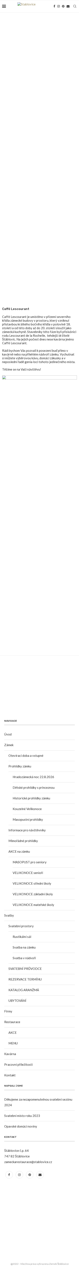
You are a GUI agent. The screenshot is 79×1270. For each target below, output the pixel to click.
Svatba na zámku (24, 947)
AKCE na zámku (19, 851)
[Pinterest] (63, 6)
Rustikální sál (22, 937)
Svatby (9, 915)
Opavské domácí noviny (20, 1126)
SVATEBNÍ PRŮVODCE (25, 968)
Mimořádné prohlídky (23, 841)
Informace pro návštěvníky (27, 830)
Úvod (8, 734)
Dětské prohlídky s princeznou (34, 787)
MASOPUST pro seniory (30, 862)
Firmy (8, 1011)
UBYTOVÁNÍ (17, 1000)
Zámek (8, 745)
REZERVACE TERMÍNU (25, 979)
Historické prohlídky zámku (31, 798)
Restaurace (12, 1022)
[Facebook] (54, 6)
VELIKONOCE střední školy (32, 883)
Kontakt (10, 1075)
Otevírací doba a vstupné (25, 755)
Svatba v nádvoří (24, 958)
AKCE (12, 1032)
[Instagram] (58, 6)
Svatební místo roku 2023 (22, 1116)
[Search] (75, 6)
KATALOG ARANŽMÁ (23, 990)
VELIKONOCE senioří (28, 873)
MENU (13, 1043)
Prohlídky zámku (19, 766)
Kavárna (10, 1054)
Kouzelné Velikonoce (27, 809)
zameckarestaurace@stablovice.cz (28, 1162)
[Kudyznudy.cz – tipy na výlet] (20, 1188)
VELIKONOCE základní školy (33, 894)
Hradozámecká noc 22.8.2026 (33, 777)
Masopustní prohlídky (28, 819)
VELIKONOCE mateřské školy (33, 905)
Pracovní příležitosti (18, 1064)
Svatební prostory (21, 926)
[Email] (68, 6)
